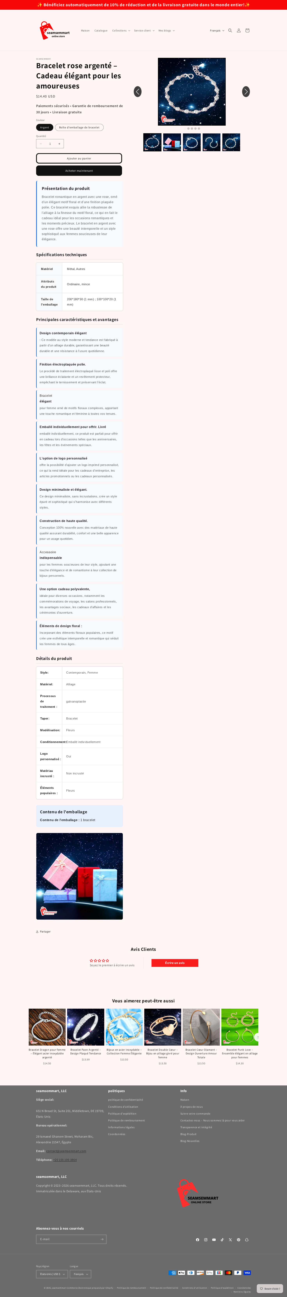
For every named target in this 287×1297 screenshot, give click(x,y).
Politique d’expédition (222, 1287)
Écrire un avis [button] (174, 963)
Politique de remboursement (126, 1120)
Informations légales (121, 1127)
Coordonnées (116, 1134)
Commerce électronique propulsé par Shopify (90, 1287)
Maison (184, 1099)
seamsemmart (59, 1287)
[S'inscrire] (102, 1239)
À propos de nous (191, 1106)
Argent (44, 127)
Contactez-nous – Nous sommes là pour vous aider (212, 1120)
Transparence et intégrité (196, 1127)
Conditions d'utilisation (123, 1106)
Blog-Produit (188, 1134)
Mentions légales (242, 1291)
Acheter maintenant (79, 171)
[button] (121, 30)
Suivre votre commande (195, 1113)
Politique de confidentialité (164, 1287)
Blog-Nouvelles (190, 1141)
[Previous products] (28, 1037)
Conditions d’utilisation (194, 1287)
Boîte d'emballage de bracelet (79, 127)
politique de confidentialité (125, 1099)
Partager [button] (45, 931)
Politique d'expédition (122, 1113)
